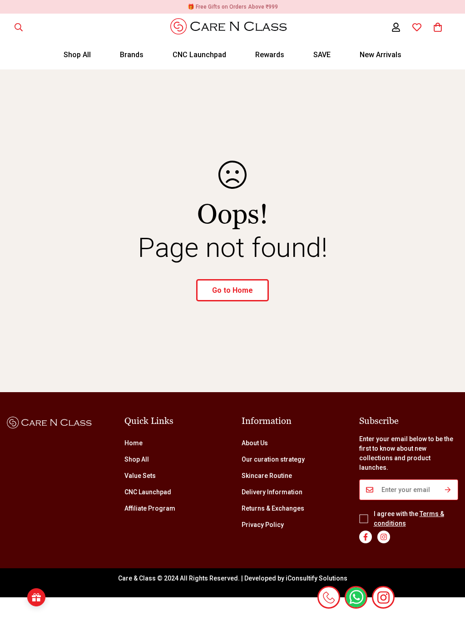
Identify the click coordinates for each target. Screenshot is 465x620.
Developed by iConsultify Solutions (295, 578)
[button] (437, 27)
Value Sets (140, 475)
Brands (131, 54)
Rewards (269, 54)
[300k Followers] (365, 537)
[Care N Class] (232, 27)
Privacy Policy (263, 524)
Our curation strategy (273, 459)
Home (133, 443)
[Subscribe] (448, 489)
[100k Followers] (383, 537)
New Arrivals (380, 54)
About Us (255, 443)
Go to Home (232, 290)
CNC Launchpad (199, 54)
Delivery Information (272, 492)
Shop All (77, 54)
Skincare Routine (267, 475)
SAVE (322, 54)
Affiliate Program (149, 508)
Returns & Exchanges (273, 508)
